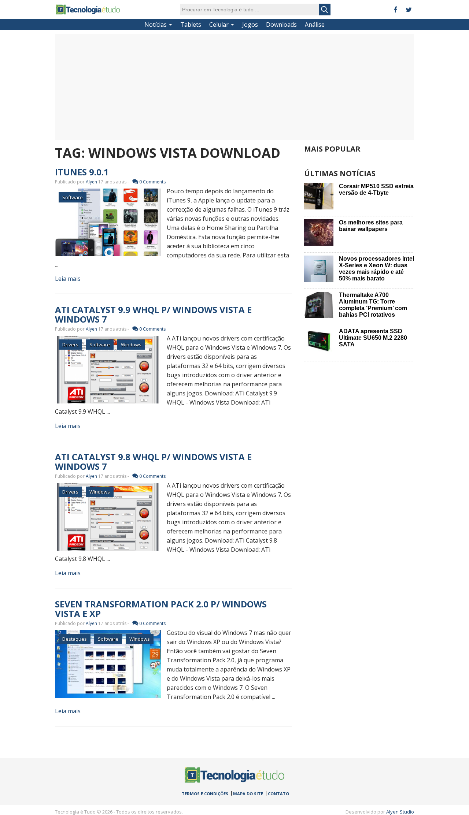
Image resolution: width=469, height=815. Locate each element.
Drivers (70, 344)
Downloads (281, 25)
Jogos (250, 25)
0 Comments (152, 182)
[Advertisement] (234, 87)
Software (72, 197)
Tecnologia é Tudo (88, 9)
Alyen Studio (400, 811)
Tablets (190, 25)
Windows (131, 344)
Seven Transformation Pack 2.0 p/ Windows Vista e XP (161, 608)
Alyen (91, 182)
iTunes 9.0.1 (82, 172)
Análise (315, 25)
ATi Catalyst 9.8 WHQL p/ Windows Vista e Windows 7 (153, 461)
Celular (219, 25)
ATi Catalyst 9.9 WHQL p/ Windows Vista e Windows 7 (153, 314)
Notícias (155, 25)
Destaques (74, 639)
